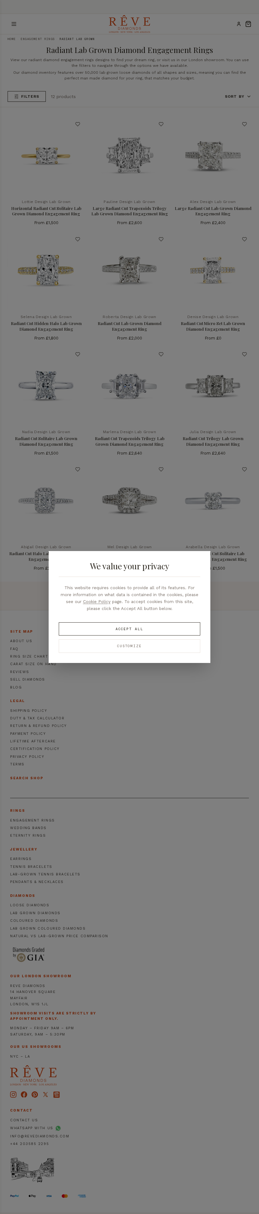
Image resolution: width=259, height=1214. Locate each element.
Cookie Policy (97, 601)
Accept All (129, 629)
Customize (129, 646)
